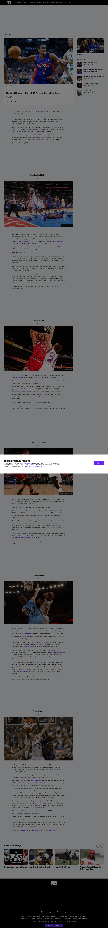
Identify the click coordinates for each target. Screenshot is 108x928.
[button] (99, 463)
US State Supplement (36, 466)
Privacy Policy (30, 464)
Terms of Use (26, 463)
